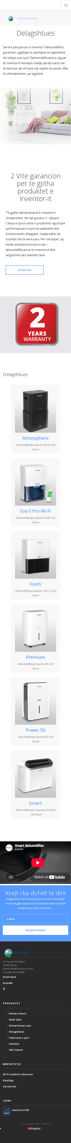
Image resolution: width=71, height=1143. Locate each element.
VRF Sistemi (16, 1050)
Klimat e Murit (17, 1013)
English (36, 1128)
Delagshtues (16, 1031)
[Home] (21, 5)
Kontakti (8, 983)
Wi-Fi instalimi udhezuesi (18, 1074)
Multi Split (15, 1019)
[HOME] (11, 18)
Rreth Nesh (9, 977)
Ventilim (14, 1043)
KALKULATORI (20, 1110)
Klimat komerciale (20, 1025)
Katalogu (8, 1080)
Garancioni (24, 270)
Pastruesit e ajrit (19, 1037)
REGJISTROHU (35, 930)
